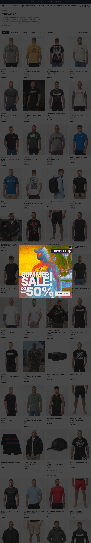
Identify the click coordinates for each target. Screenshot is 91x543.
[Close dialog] (70, 246)
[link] (45, 271)
